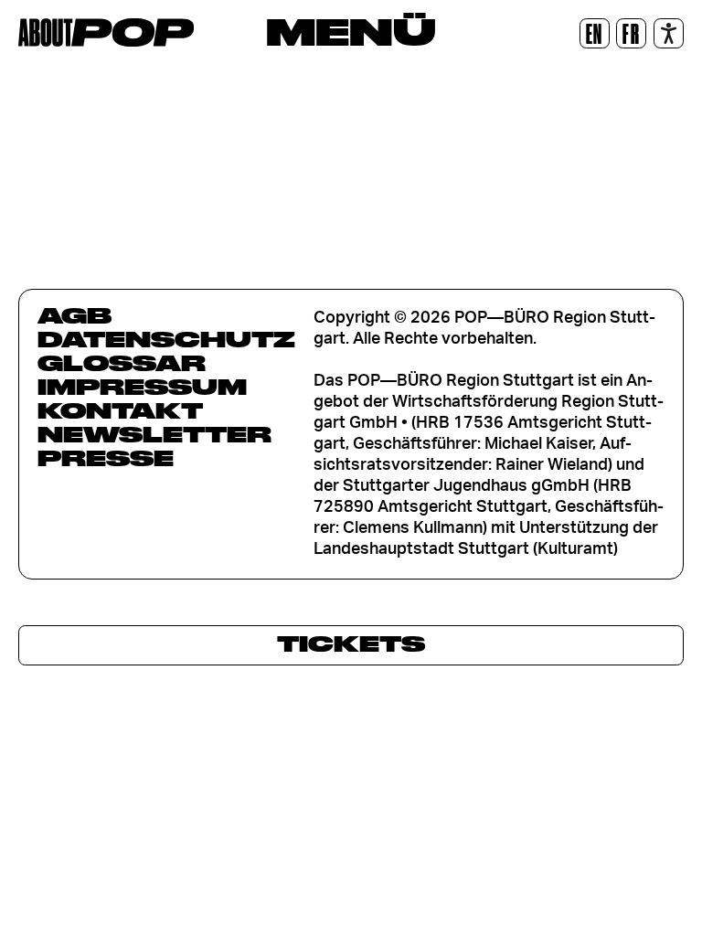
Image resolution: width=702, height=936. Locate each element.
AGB (74, 315)
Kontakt (120, 410)
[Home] (106, 32)
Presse (105, 458)
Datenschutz (166, 339)
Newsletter (154, 434)
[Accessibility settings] (668, 33)
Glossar (121, 363)
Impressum (142, 386)
